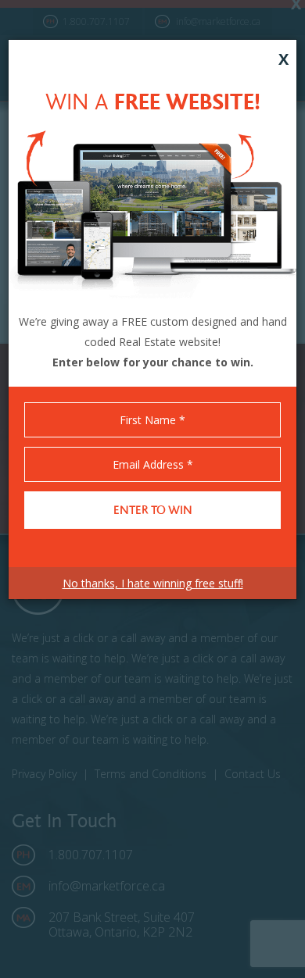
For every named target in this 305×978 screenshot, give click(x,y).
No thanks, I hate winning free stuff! (153, 583)
